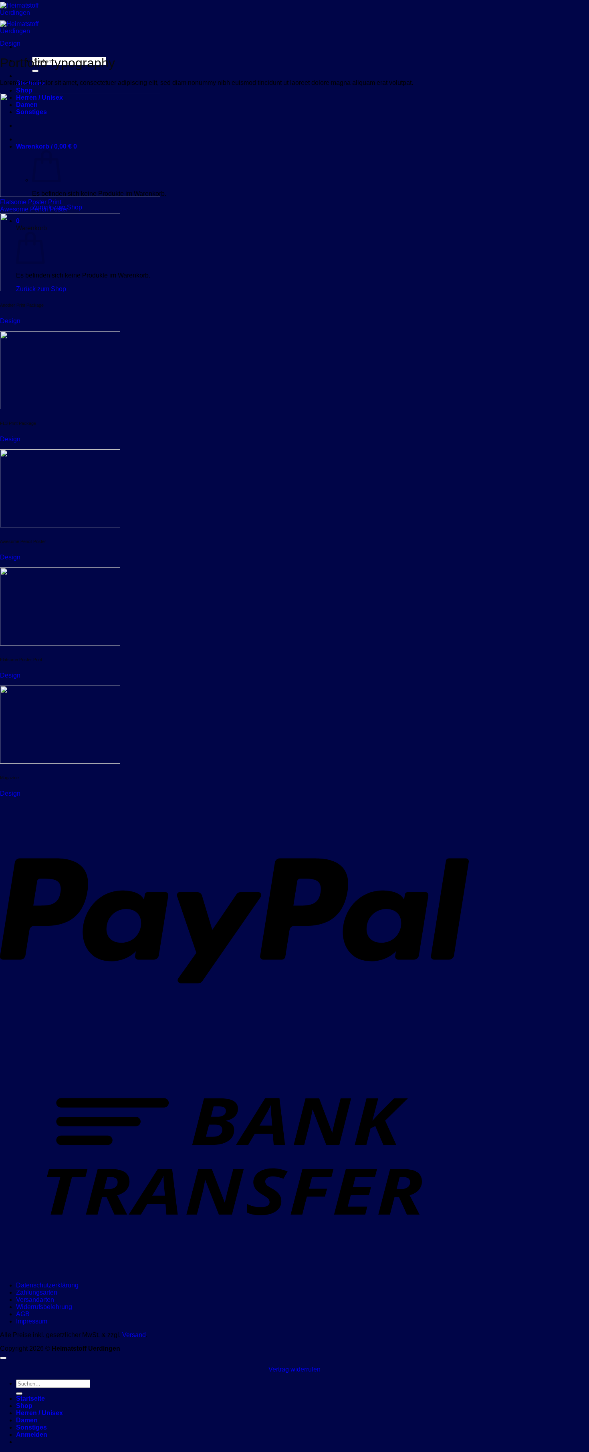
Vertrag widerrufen (294, 1369)
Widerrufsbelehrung (44, 1306)
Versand (134, 1334)
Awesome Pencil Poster (34, 209)
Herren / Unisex (39, 1413)
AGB (23, 1314)
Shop (24, 90)
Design (10, 43)
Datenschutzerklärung (47, 1285)
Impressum (31, 1321)
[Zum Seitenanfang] (3, 1358)
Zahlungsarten (36, 1292)
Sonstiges (31, 1427)
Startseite (30, 1398)
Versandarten (35, 1299)
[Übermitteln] (35, 71)
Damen (27, 1420)
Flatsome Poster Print (30, 202)
